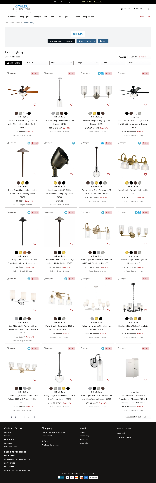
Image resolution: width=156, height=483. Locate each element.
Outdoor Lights (62, 17)
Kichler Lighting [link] (29, 23)
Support (127, 9)
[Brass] (94, 113)
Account (139, 9)
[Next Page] (39, 417)
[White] (25, 113)
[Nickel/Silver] (20, 113)
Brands (141, 17)
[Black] (29, 113)
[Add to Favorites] (35, 104)
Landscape (76, 17)
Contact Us (98, 2)
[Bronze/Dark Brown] (16, 113)
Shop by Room (89, 17)
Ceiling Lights (24, 17)
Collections (11, 17)
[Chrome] (53, 113)
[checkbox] (8, 73)
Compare (12, 73)
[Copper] (25, 252)
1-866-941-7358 (86, 2)
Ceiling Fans (49, 17)
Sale (148, 17)
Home (7, 23)
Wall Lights (36, 17)
